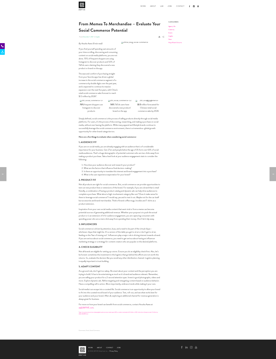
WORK (143, 6)
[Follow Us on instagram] (191, 347)
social (87, 330)
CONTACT (180, 6)
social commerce (95, 330)
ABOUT (153, 6)
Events (170, 33)
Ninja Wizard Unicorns (175, 43)
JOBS (170, 6)
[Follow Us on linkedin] (186, 347)
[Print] (159, 36)
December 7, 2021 (88, 37)
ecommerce (82, 330)
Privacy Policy (114, 351)
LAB (161, 6)
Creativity (171, 30)
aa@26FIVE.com (86, 307)
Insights (98, 37)
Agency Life (171, 26)
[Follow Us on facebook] (181, 347)
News (170, 39)
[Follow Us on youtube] (196, 347)
